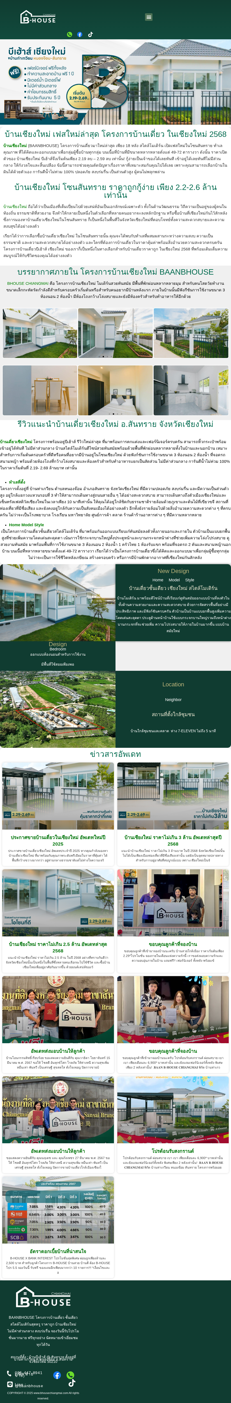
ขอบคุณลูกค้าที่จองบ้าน (173, 944)
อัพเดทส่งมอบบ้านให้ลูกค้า (58, 1051)
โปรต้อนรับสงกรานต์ (173, 1151)
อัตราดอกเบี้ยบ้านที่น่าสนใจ (58, 1251)
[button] (148, 17)
